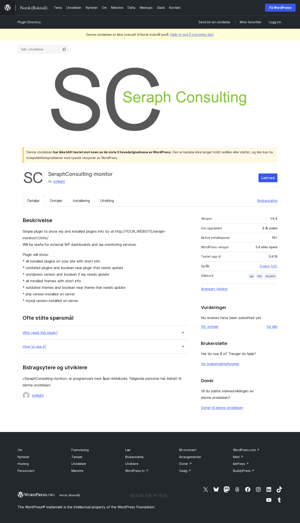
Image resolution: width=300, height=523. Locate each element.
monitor (271, 276)
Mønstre (77, 471)
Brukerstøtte (267, 200)
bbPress (241, 464)
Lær (128, 450)
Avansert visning (214, 289)
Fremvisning (80, 450)
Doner (185, 464)
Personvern (26, 471)
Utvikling (107, 200)
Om (20, 450)
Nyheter (23, 457)
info (259, 276)
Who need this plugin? (40, 333)
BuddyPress (243, 471)
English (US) (268, 266)
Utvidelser (78, 464)
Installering (81, 200)
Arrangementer (190, 457)
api (252, 276)
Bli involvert (187, 450)
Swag (185, 471)
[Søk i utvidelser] (64, 49)
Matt (238, 457)
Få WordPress (280, 7)
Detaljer (33, 200)
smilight (59, 181)
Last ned (268, 178)
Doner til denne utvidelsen (222, 407)
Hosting (23, 464)
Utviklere (131, 464)
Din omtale (209, 326)
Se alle (272, 326)
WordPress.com (246, 450)
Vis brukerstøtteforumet (220, 364)
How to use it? (34, 347)
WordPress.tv (136, 471)
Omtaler (56, 200)
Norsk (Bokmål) (70, 495)
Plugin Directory (29, 22)
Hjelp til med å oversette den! (192, 34)
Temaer (77, 457)
